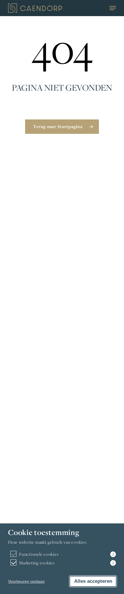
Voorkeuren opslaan (26, 581)
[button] (113, 8)
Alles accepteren (93, 581)
